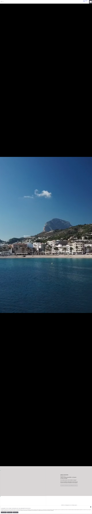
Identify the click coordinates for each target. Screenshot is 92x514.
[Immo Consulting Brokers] (86, 2)
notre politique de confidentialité (50, 510)
